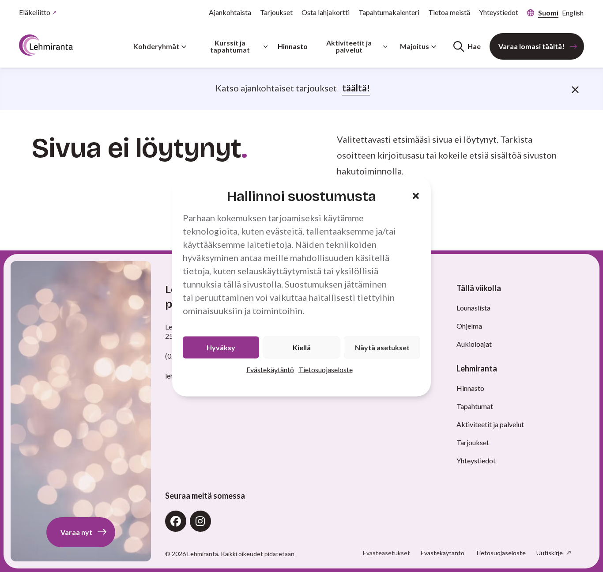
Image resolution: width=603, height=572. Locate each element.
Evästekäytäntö (270, 369)
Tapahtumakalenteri (388, 12)
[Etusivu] (46, 45)
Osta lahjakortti (326, 12)
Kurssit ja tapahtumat (230, 46)
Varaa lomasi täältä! (531, 46)
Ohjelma (469, 326)
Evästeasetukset (386, 553)
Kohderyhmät (156, 46)
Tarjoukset (276, 12)
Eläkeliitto (34, 12)
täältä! (356, 88)
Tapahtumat (474, 406)
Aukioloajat (474, 344)
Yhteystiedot (498, 12)
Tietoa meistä (449, 12)
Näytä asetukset (382, 347)
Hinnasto (293, 46)
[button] (415, 196)
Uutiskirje (550, 553)
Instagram (200, 521)
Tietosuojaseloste (325, 369)
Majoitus (414, 46)
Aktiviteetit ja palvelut (349, 46)
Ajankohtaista (230, 12)
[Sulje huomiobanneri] (575, 89)
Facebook (175, 521)
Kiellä (302, 347)
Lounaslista (473, 307)
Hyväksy (221, 347)
